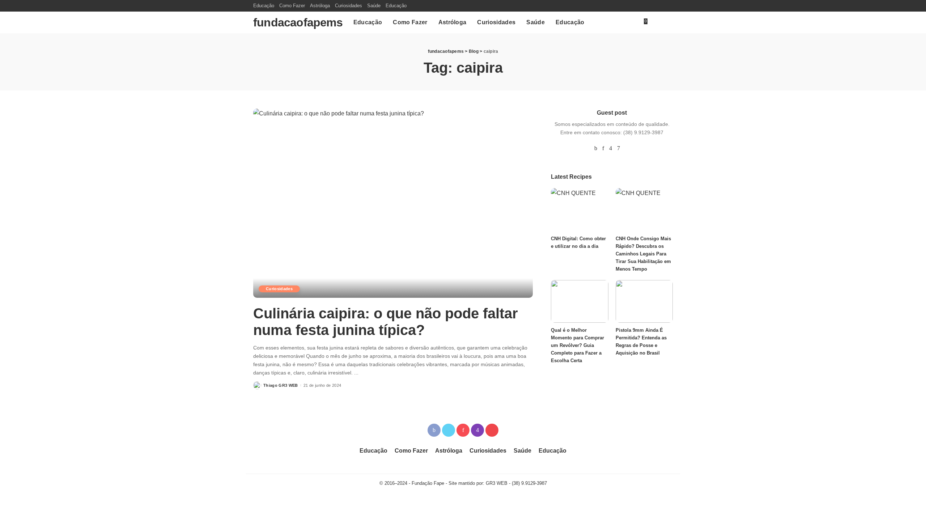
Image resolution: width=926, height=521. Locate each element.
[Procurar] (668, 22)
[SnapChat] (619, 148)
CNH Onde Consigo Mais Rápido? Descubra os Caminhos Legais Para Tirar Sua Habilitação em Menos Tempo (643, 254)
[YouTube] (627, 148)
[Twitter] (448, 430)
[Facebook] (596, 148)
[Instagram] (611, 148)
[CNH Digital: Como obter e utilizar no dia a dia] (579, 209)
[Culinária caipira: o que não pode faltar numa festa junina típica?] (393, 203)
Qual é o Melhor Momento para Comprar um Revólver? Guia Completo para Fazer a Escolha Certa (577, 345)
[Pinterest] (603, 148)
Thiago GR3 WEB (280, 385)
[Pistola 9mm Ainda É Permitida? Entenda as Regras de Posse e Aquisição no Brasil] (644, 301)
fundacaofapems (298, 22)
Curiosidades (279, 289)
